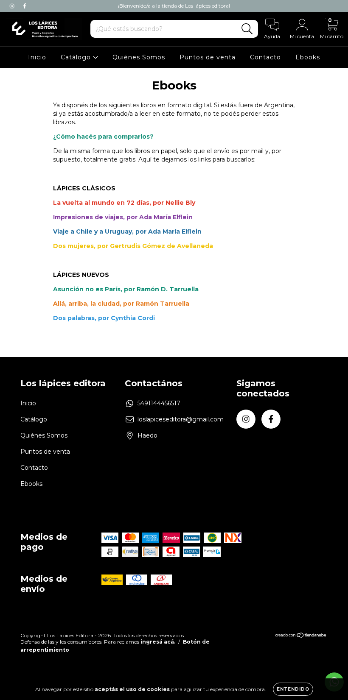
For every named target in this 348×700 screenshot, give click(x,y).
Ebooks (307, 57)
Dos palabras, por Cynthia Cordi (104, 318)
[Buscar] (247, 29)
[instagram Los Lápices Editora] (12, 6)
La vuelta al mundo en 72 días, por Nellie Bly (124, 202)
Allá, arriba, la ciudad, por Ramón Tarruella (121, 303)
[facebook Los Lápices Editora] (24, 6)
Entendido (293, 689)
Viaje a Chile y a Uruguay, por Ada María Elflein (127, 231)
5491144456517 (159, 403)
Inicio (37, 57)
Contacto (265, 57)
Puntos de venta (208, 57)
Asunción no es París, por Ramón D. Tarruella (126, 289)
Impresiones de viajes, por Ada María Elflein (123, 217)
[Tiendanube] (301, 636)
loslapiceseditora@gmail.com (181, 419)
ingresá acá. (157, 642)
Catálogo (77, 57)
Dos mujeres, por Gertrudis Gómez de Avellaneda (133, 246)
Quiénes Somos (138, 57)
